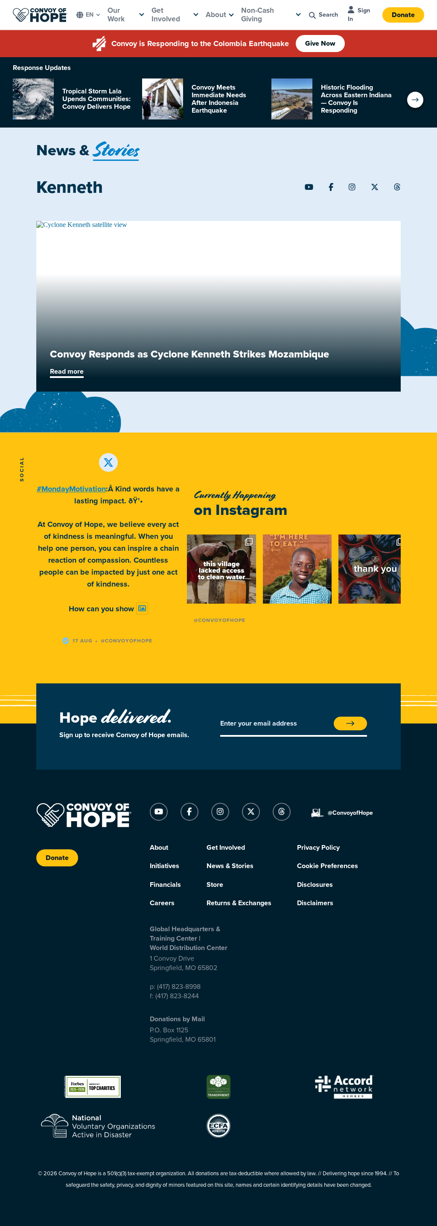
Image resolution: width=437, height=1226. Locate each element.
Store (215, 884)
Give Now (320, 43)
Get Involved (165, 14)
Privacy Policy (318, 847)
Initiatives (164, 866)
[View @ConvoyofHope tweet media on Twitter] (142, 608)
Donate (403, 15)
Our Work (116, 14)
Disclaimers (315, 903)
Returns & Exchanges (239, 903)
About (216, 14)
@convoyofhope (126, 641)
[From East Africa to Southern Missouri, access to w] (221, 569)
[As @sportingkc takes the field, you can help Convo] (373, 569)
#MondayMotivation (71, 489)
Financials (165, 884)
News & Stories (230, 866)
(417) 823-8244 (177, 996)
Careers (162, 903)
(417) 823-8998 (179, 986)
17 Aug (83, 641)
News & (87, 150)
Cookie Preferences (327, 866)
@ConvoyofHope (219, 620)
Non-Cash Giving (257, 14)
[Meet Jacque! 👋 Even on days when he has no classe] (297, 569)
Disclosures (315, 884)
